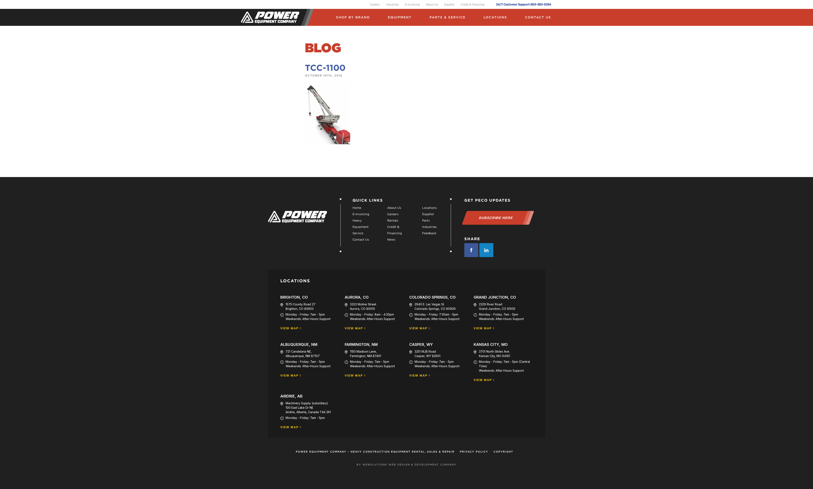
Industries (392, 4)
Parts (426, 220)
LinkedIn (486, 250)
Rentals (392, 220)
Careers (375, 4)
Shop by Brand (353, 17)
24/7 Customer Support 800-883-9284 (523, 4)
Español (449, 4)
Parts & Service (448, 17)
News (391, 239)
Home (357, 207)
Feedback (429, 233)
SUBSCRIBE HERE (496, 217)
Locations (495, 17)
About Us (432, 4)
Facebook (471, 250)
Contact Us (538, 17)
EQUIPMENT (400, 17)
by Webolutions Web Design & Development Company (406, 464)
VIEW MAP (289, 328)
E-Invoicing (412, 4)
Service (358, 233)
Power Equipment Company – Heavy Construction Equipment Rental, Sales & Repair (375, 451)
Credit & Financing (472, 4)
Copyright (503, 451)
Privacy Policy (474, 451)
